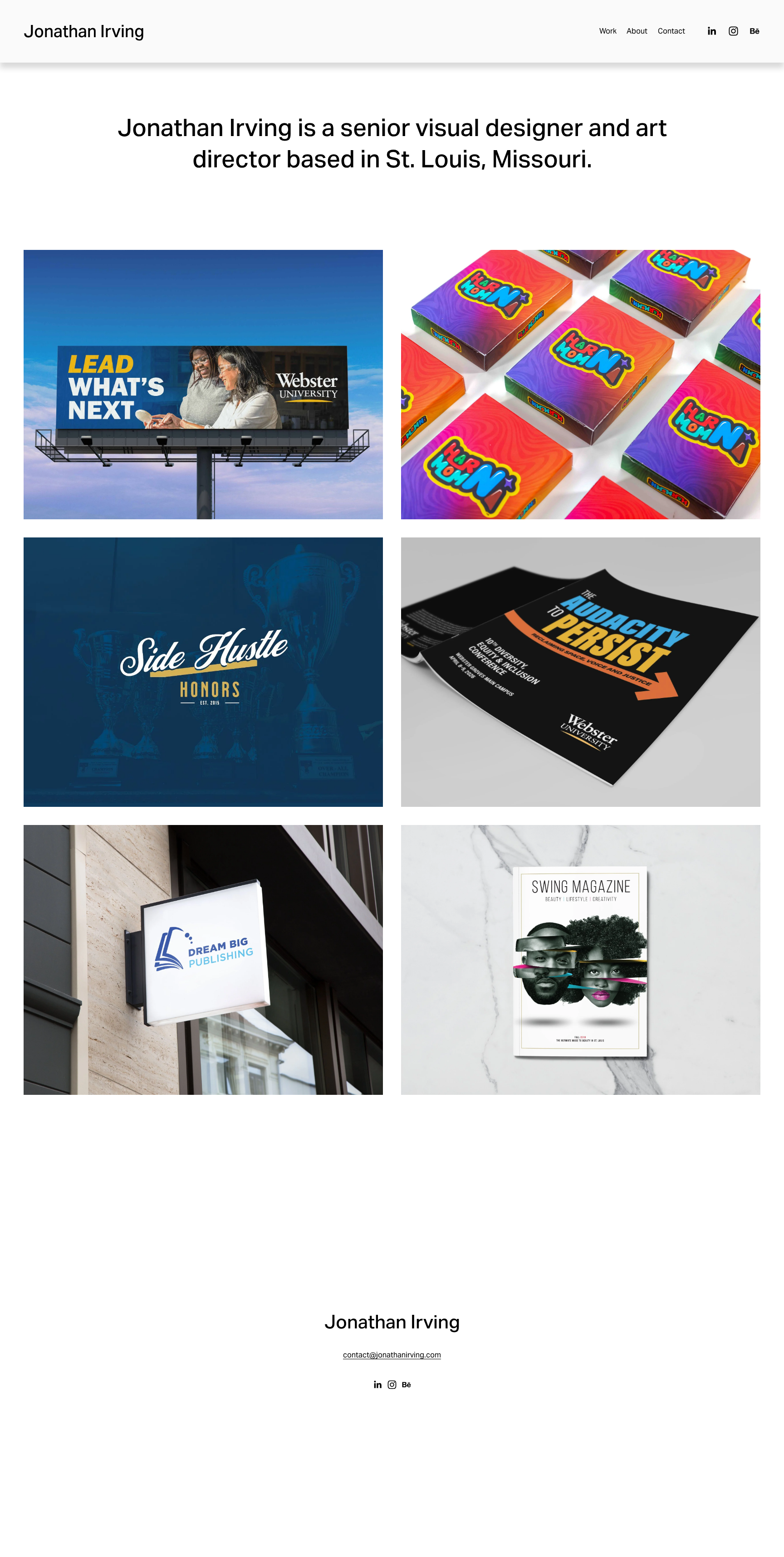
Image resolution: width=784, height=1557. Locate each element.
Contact (671, 31)
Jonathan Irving (84, 31)
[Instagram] (733, 31)
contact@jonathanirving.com (392, 1355)
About (637, 31)
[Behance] (754, 31)
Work (608, 31)
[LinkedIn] (711, 31)
